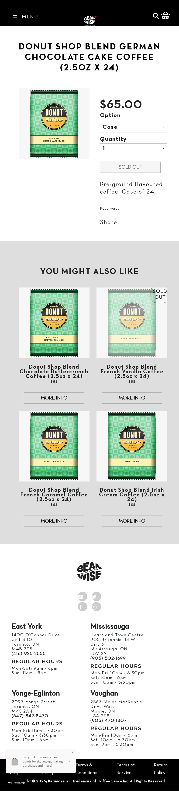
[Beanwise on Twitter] (96, 595)
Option (110, 115)
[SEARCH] (156, 16)
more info (54, 398)
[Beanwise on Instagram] (96, 605)
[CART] (165, 16)
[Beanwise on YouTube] (82, 595)
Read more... (110, 208)
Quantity (113, 139)
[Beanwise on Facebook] (82, 605)
